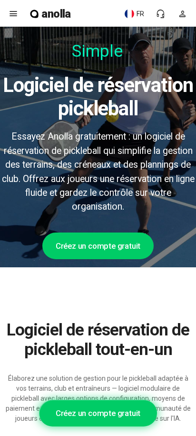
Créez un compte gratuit (98, 246)
